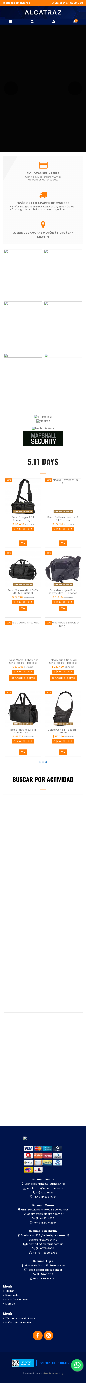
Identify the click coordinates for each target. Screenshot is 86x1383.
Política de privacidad (19, 1322)
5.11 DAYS (43, 461)
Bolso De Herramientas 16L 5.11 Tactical (23, 518)
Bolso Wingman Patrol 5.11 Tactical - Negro (63, 731)
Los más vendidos (16, 1299)
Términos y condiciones (20, 1318)
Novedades (12, 1295)
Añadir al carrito (25, 678)
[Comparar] (38, 490)
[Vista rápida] (38, 497)
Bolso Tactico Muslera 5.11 (63, 660)
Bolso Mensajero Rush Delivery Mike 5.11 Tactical (23, 592)
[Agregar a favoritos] (38, 484)
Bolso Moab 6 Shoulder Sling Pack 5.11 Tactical (23, 661)
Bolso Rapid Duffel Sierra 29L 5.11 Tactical (63, 592)
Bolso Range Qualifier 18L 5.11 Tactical (63, 518)
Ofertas (9, 1291)
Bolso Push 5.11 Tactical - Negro (23, 731)
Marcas (10, 1303)
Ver (23, 543)
